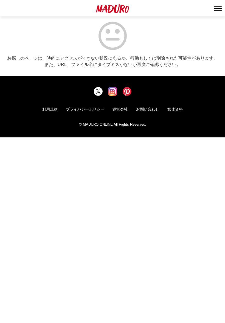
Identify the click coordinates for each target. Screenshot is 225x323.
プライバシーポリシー (85, 109)
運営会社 (120, 109)
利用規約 (50, 109)
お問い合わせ (147, 109)
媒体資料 (175, 109)
